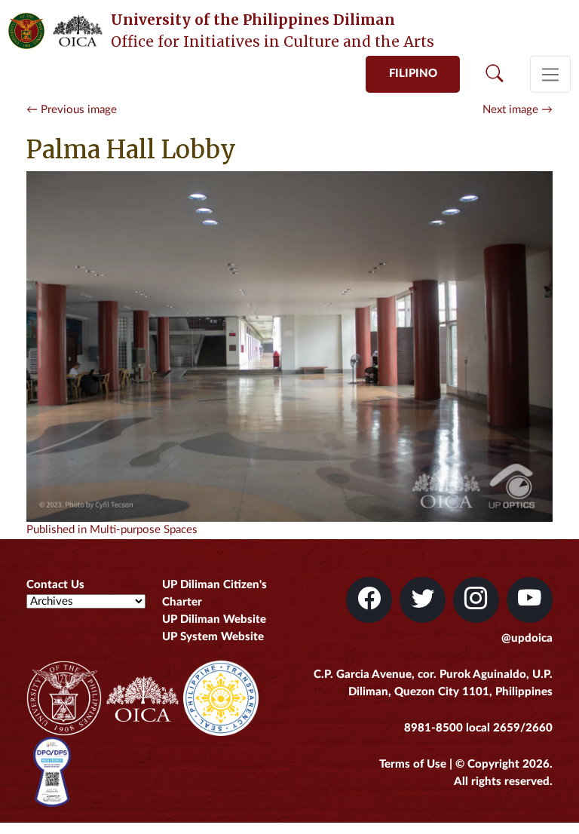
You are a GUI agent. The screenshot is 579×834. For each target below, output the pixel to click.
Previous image (71, 109)
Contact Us (55, 584)
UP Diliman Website (214, 619)
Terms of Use (412, 764)
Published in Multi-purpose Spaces (112, 529)
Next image (517, 109)
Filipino (413, 73)
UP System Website (213, 636)
